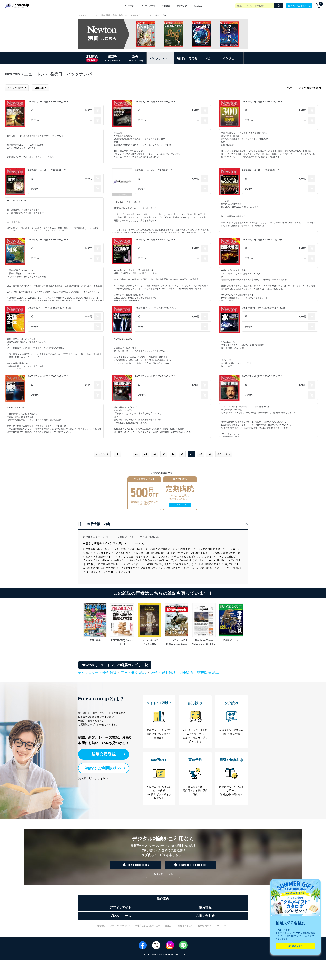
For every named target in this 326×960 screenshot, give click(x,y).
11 (136, 454)
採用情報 (205, 907)
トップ (81, 15)
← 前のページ (102, 454)
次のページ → (223, 454)
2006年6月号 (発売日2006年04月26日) (48, 170)
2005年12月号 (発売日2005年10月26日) (49, 307)
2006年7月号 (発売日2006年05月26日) (263, 101)
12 (145, 454)
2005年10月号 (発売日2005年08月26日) (263, 307)
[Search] (278, 5)
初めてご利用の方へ (103, 768)
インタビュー (231, 58)
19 (210, 454)
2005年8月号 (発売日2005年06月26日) (155, 376)
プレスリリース (120, 915)
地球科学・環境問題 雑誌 (199, 673)
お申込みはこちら (180, 504)
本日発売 (166, 6)
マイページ (129, 6)
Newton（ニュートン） (141, 15)
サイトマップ (223, 925)
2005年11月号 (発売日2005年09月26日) (156, 307)
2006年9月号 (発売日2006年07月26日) (48, 101)
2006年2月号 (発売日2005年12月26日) (155, 239)
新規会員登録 (103, 754)
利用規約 (101, 925)
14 (164, 454)
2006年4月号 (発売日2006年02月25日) (263, 170)
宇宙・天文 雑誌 (133, 673)
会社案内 (169, 925)
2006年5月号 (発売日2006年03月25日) (155, 170)
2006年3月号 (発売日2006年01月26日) (48, 239)
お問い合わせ (205, 915)
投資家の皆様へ (205, 925)
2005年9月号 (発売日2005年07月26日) (48, 376)
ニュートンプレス (102, 536)
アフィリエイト (120, 907)
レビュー (210, 58)
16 (182, 454)
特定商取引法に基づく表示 (147, 925)
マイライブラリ (148, 6)
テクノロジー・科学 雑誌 (98, 15)
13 (154, 454)
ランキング (182, 6)
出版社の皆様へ (185, 925)
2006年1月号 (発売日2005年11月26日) (262, 239)
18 (200, 454)
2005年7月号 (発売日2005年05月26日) (263, 376)
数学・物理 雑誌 (120, 15)
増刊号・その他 (187, 58)
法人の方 (198, 6)
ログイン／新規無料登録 (299, 6)
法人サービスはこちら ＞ (93, 778)
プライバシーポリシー (120, 925)
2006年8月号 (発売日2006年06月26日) (155, 101)
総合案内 (163, 899)
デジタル (35, 120)
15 (173, 454)
